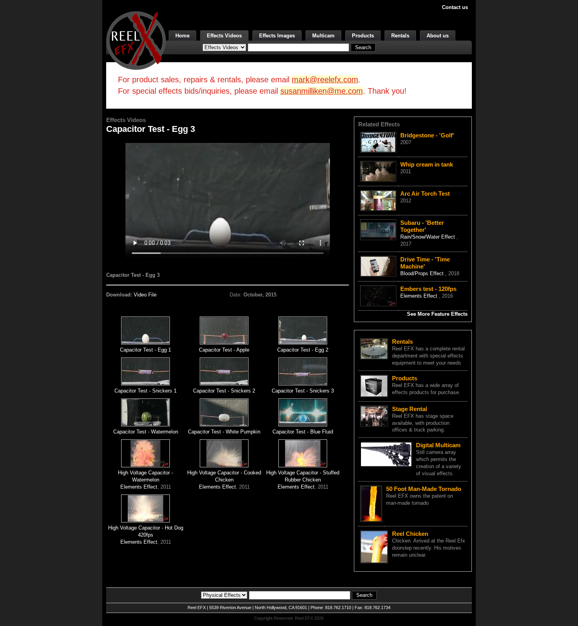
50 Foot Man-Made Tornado (423, 488)
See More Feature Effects (437, 314)
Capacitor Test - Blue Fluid (302, 432)
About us (438, 36)
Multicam (323, 36)
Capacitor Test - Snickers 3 (303, 391)
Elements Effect (138, 487)
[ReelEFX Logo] (136, 40)
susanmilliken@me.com (321, 91)
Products (363, 36)
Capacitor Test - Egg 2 (302, 350)
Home (182, 36)
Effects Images (277, 36)
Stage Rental (409, 409)
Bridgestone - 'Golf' (427, 135)
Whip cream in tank (426, 164)
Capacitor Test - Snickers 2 (224, 391)
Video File (145, 295)
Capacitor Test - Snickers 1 (145, 391)
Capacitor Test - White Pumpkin (224, 432)
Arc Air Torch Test (425, 193)
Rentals (400, 36)
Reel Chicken (410, 533)
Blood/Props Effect (422, 273)
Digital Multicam (438, 445)
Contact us (455, 7)
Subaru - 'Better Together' (422, 226)
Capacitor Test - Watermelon (145, 432)
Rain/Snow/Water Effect (428, 237)
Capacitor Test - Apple (224, 350)
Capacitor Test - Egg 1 (145, 350)
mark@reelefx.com (325, 79)
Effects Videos (224, 36)
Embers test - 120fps (428, 288)
